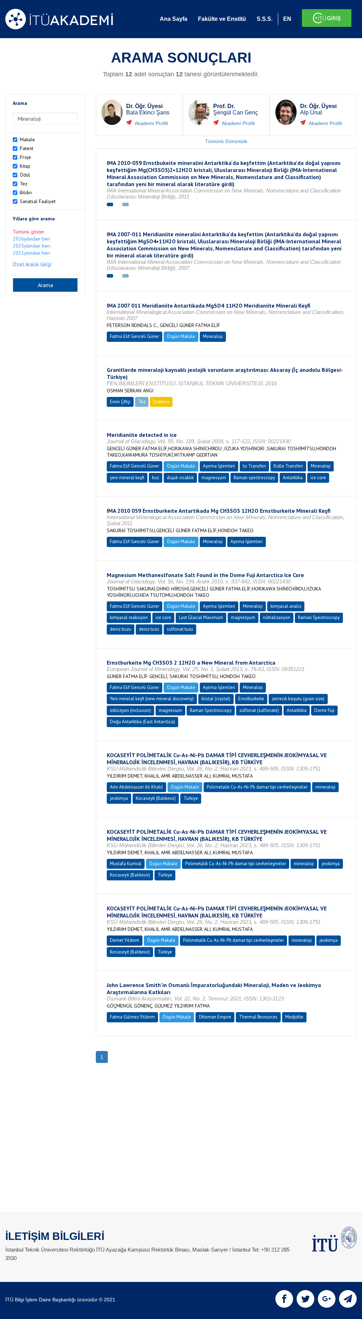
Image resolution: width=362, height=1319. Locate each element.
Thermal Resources (258, 1017)
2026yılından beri (31, 239)
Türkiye (190, 798)
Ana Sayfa (173, 19)
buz (155, 478)
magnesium (170, 710)
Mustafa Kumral (125, 864)
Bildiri (26, 192)
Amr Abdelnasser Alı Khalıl (136, 787)
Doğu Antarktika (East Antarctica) (142, 722)
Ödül (25, 175)
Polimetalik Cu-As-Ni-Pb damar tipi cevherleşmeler (257, 787)
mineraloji (325, 787)
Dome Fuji (324, 710)
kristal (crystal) (216, 699)
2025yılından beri (31, 246)
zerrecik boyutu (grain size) (298, 699)
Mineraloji (213, 336)
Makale (27, 139)
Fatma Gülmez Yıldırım (132, 1017)
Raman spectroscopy (254, 478)
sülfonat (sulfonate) (259, 710)
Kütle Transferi (288, 466)
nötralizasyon (276, 617)
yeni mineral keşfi (127, 478)
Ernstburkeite (251, 699)
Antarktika (293, 478)
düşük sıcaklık (180, 478)
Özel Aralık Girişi (32, 264)
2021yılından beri (31, 253)
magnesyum (214, 478)
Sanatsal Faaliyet (38, 201)
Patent (26, 148)
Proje (25, 157)
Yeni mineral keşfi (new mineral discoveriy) (152, 699)
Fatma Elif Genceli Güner (134, 336)
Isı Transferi (254, 466)
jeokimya (119, 798)
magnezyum (243, 617)
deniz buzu (120, 629)
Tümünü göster (29, 231)
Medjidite (294, 1017)
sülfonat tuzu (180, 629)
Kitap (25, 166)
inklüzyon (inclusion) (130, 710)
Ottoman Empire (215, 1017)
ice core (318, 478)
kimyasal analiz (285, 606)
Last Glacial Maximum (201, 617)
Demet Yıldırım (124, 940)
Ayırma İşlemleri (219, 466)
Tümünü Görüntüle (226, 141)
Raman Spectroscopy (319, 617)
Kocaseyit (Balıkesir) (156, 798)
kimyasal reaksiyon (129, 617)
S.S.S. (265, 19)
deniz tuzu (149, 629)
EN (287, 19)
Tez (24, 183)
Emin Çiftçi (120, 402)
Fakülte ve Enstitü (222, 19)
